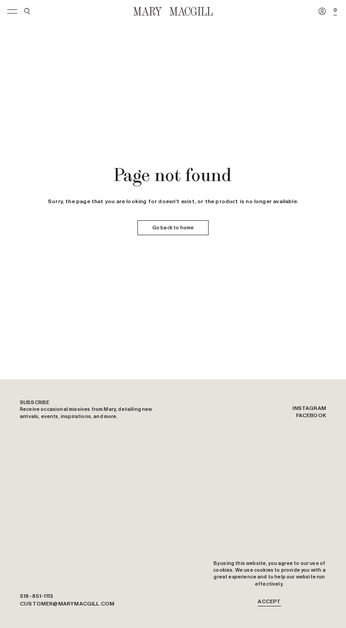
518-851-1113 (36, 596)
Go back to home (173, 227)
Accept (269, 601)
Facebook (311, 415)
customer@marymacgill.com (67, 604)
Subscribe (35, 402)
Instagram (309, 408)
